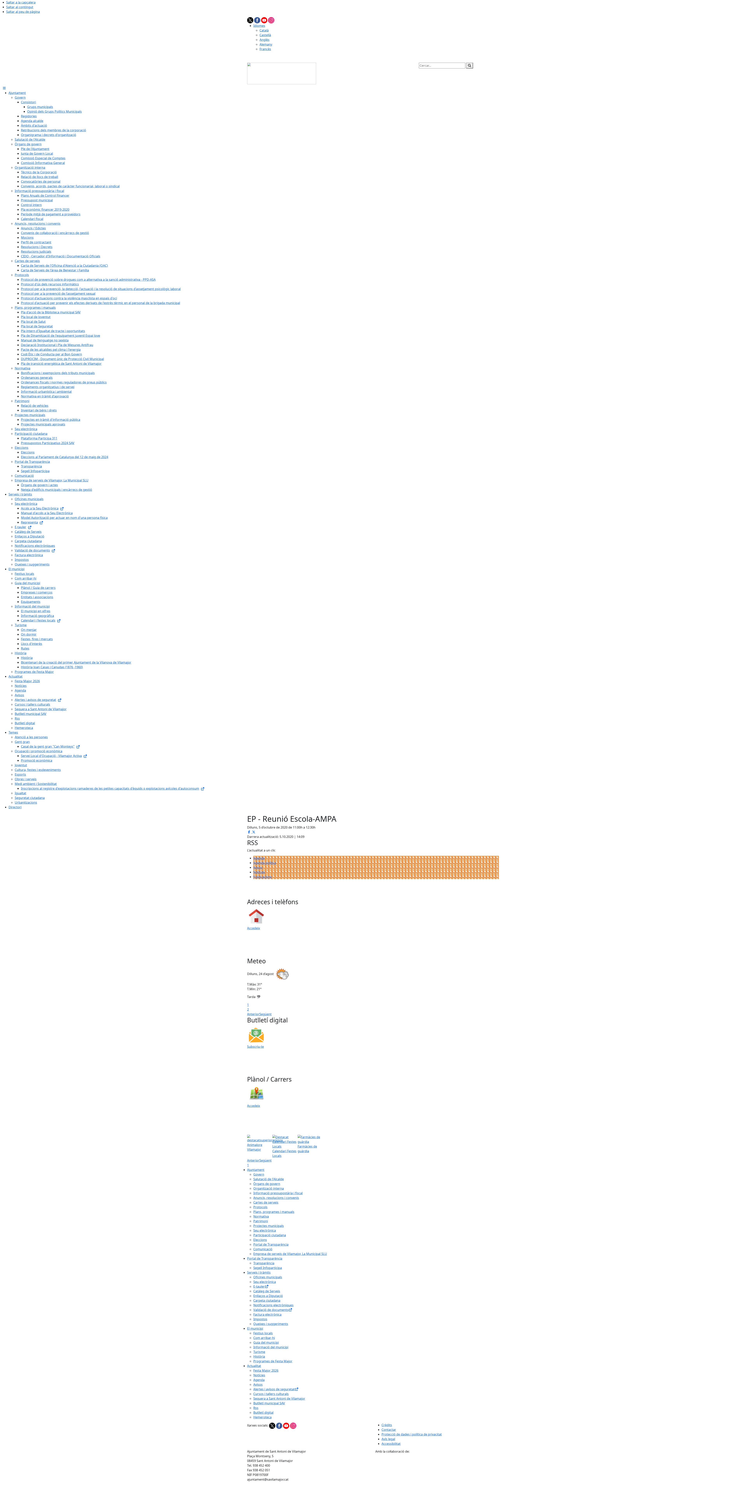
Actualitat (254, 1366)
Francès (265, 49)
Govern (258, 1174)
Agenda (259, 858)
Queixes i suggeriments (270, 1324)
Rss (255, 1408)
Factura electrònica (267, 1314)
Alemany (266, 44)
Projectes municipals (268, 1226)
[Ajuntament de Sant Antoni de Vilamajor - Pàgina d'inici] (281, 73)
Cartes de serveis (265, 1202)
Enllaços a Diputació (268, 1296)
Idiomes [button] (259, 26)
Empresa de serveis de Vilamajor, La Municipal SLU (290, 1254)
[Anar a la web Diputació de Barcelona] (437, 1474)
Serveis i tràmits (259, 1272)
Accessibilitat (391, 1444)
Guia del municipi (266, 1342)
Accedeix (253, 928)
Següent (265, 1014)
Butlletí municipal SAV (269, 1403)
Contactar (389, 1429)
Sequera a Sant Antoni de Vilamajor (279, 1398)
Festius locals (263, 1333)
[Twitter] (250, 20)
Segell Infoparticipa (267, 1268)
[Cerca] (469, 65)
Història (259, 1356)
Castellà (265, 35)
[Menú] (4, 88)
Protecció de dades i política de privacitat (412, 1434)
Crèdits (387, 1425)
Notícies (259, 872)
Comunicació (262, 1249)
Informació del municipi (270, 1347)
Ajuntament (255, 1170)
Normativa (261, 1216)
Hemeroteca (262, 1417)
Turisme (259, 1352)
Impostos (260, 1319)
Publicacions (262, 877)
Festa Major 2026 (265, 1370)
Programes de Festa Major (272, 1361)
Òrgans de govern (266, 1184)
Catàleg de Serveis (266, 1291)
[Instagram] (271, 20)
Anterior (253, 1014)
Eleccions (260, 1240)
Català (264, 30)
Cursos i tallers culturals (271, 1394)
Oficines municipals (267, 1277)
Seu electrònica (264, 1230)
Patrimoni (260, 1221)
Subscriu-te (255, 1046)
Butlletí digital (263, 1412)
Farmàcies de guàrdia (307, 1148)
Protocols (260, 1207)
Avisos (258, 867)
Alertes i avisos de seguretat (274, 1389)
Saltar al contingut (19, 7)
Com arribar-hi (264, 1338)
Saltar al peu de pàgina (23, 12)
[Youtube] (264, 20)
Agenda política (264, 863)
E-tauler (259, 1286)
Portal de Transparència (270, 1244)
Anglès (264, 40)
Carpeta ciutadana (266, 1300)
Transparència (263, 1263)
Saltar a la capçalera (21, 2)
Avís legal (388, 1439)
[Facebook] (257, 20)
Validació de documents (270, 1310)
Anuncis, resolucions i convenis (276, 1198)
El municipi (255, 1328)
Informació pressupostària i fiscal (278, 1193)
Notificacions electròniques (273, 1305)
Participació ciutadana (269, 1235)
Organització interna (268, 1188)
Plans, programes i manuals (273, 1212)
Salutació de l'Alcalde (268, 1179)
